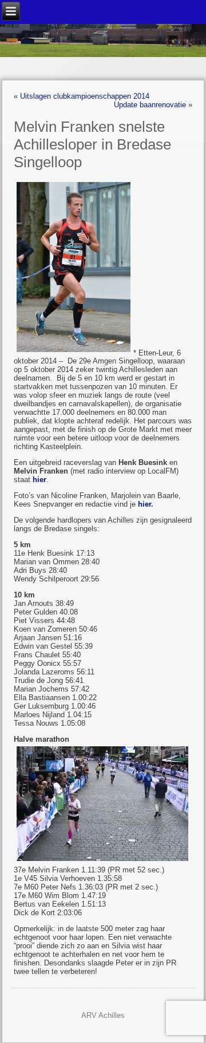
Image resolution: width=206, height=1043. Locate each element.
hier (144, 504)
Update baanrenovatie (150, 104)
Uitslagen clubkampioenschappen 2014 (84, 96)
